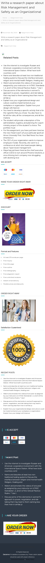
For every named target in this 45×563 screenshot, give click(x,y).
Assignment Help (27, 32)
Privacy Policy (30, 559)
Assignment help (16, 18)
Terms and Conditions (17, 559)
